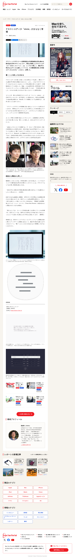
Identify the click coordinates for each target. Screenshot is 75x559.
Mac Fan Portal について (31, 4)
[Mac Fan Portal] (10, 4)
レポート (13, 25)
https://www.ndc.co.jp (29, 171)
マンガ (25, 517)
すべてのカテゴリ (67, 9)
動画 (25, 521)
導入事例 (40, 512)
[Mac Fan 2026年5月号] (61, 62)
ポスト (9, 39)
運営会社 (40, 534)
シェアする (15, 39)
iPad (10, 492)
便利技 (49, 9)
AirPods (10, 496)
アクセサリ (31, 9)
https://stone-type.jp (16, 310)
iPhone (24, 9)
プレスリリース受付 (51, 536)
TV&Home (25, 496)
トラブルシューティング (10, 517)
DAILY (53, 112)
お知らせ (24, 536)
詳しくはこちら (61, 80)
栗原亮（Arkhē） (12, 35)
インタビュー (56, 9)
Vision (41, 492)
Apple (14, 9)
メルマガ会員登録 (44, 4)
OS (41, 500)
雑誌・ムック (7, 9)
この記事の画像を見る (25, 414)
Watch (25, 492)
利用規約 (40, 536)
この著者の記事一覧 (26, 444)
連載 (44, 9)
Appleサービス (40, 496)
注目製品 (38, 9)
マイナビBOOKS (26, 538)
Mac (19, 9)
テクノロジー (40, 517)
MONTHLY (68, 112)
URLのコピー (23, 39)
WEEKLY (61, 112)
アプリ (8, 25)
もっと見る (39, 454)
